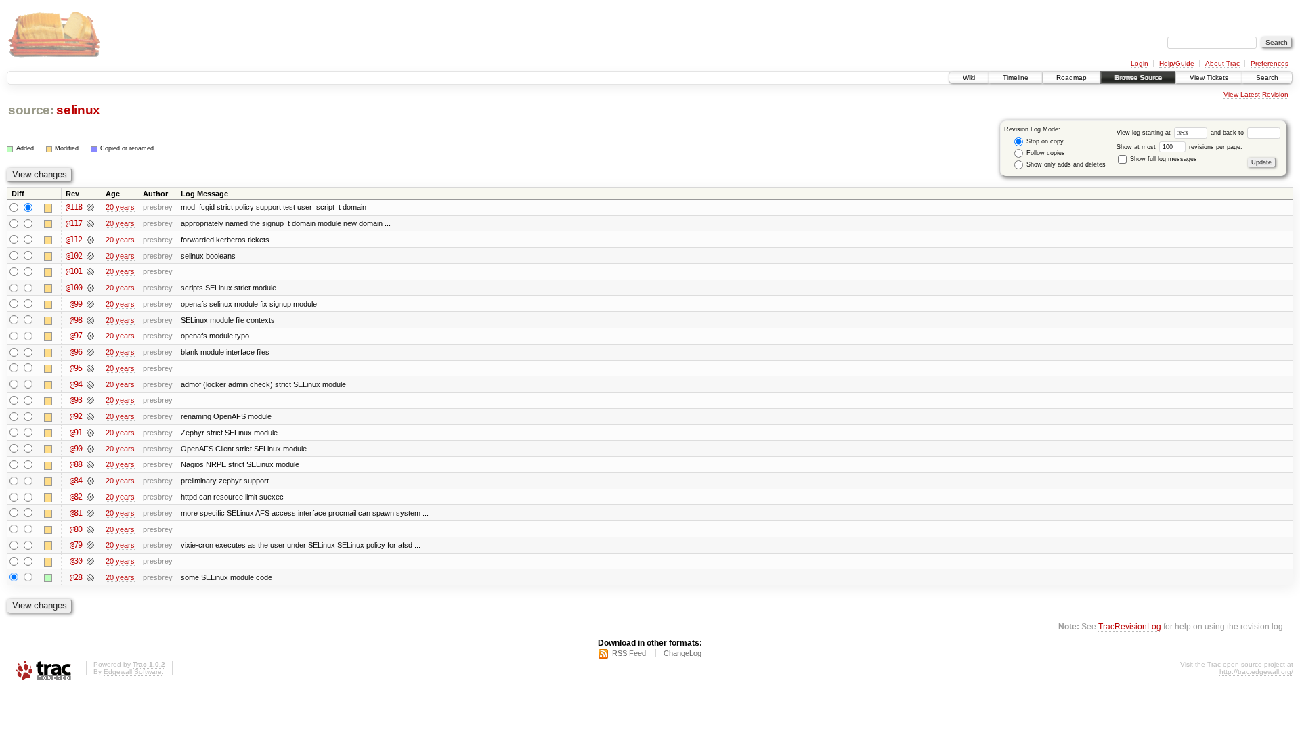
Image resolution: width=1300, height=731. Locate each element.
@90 (76, 448)
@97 (76, 335)
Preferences (1269, 63)
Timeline (1015, 77)
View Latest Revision (1255, 94)
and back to (1228, 132)
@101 (74, 271)
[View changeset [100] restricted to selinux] (90, 287)
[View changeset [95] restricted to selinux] (90, 368)
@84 (76, 480)
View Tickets (1209, 77)
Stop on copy (1044, 141)
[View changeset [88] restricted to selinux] (90, 464)
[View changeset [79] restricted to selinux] (90, 545)
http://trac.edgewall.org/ (1256, 671)
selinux (78, 110)
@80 (76, 529)
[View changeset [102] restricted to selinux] (90, 256)
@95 (76, 368)
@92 (76, 416)
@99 (76, 304)
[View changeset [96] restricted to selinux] (90, 352)
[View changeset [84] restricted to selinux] (90, 480)
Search (1267, 77)
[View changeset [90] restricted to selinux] (90, 448)
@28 (76, 577)
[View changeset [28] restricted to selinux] (90, 577)
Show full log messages (1162, 159)
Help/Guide (1176, 63)
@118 (74, 207)
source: (31, 110)
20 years (120, 207)
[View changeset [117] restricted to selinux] (90, 223)
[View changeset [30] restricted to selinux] (90, 561)
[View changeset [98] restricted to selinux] (90, 320)
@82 (76, 497)
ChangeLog (682, 653)
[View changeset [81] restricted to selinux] (90, 513)
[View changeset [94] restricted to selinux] (90, 384)
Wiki (969, 77)
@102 (74, 256)
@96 (76, 352)
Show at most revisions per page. (1179, 146)
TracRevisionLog (1129, 626)
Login (1139, 63)
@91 (76, 432)
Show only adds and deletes (1065, 164)
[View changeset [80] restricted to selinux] (90, 529)
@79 (76, 545)
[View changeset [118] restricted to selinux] (90, 207)
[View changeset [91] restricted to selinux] (90, 432)
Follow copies (1044, 153)
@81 (76, 513)
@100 (74, 287)
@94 (76, 384)
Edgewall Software (133, 671)
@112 (74, 239)
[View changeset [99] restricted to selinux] (90, 304)
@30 (76, 561)
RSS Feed (629, 653)
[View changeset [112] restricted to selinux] (90, 239)
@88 (76, 464)
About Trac (1222, 63)
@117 (74, 223)
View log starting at (1145, 132)
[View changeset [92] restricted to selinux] (90, 416)
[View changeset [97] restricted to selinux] (90, 335)
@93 (76, 400)
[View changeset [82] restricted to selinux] (90, 497)
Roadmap (1071, 77)
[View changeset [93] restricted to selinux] (90, 400)
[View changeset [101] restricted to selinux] (90, 271)
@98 (76, 320)
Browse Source (1138, 77)
